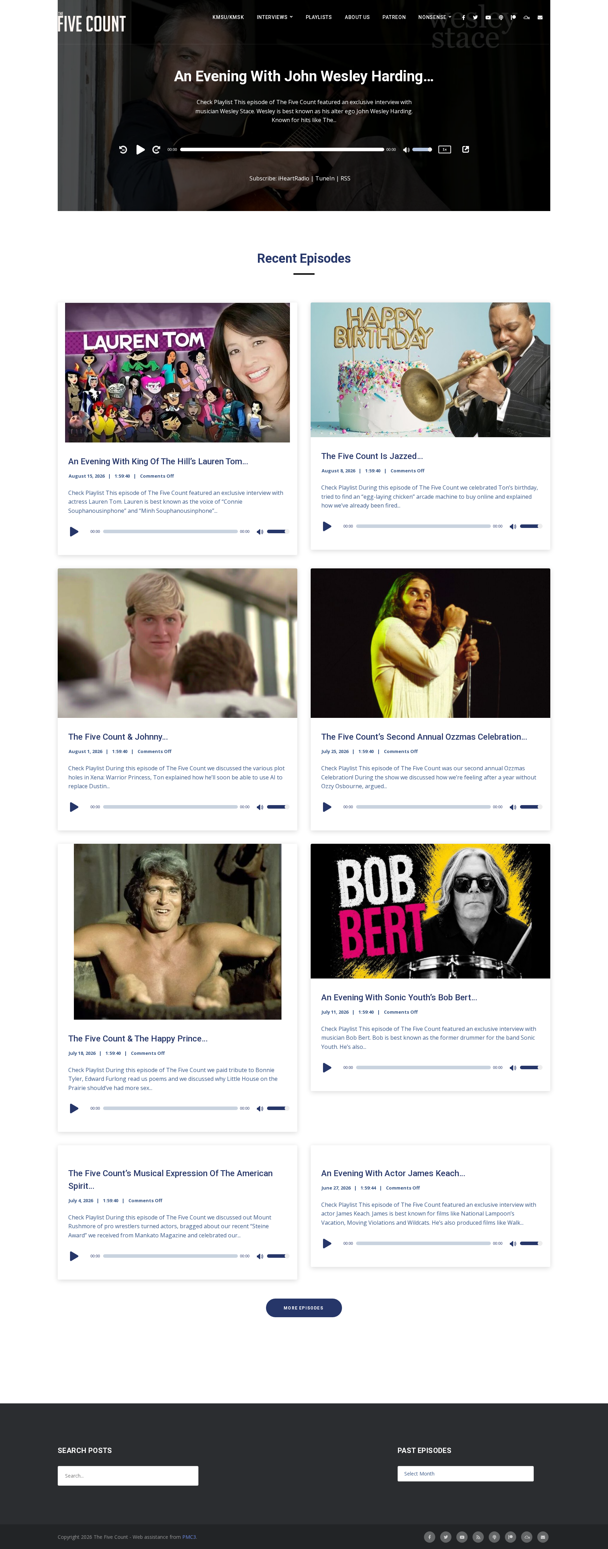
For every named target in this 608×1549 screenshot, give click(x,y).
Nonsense (432, 17)
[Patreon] (513, 17)
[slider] (422, 154)
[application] (285, 149)
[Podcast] (501, 17)
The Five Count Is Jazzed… (372, 456)
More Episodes (303, 1308)
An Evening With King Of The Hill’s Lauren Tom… (158, 461)
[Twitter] (475, 17)
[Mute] (406, 150)
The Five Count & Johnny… (118, 737)
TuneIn (325, 178)
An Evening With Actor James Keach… (393, 1173)
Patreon (394, 17)
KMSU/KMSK (228, 17)
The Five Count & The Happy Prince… (138, 1039)
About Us (357, 17)
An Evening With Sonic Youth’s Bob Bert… (399, 997)
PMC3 (189, 1537)
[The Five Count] (93, 22)
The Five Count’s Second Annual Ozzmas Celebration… (424, 737)
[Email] (540, 17)
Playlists (319, 17)
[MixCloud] (527, 17)
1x (445, 149)
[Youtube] (488, 17)
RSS (345, 178)
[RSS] (478, 1537)
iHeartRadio (293, 178)
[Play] (142, 149)
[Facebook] (463, 17)
